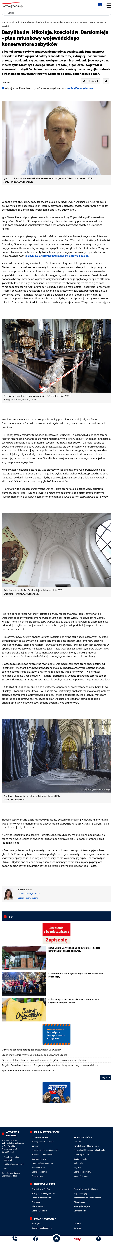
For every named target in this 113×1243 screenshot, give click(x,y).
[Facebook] (35, 1239)
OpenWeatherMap (9, 1175)
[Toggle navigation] (109, 5)
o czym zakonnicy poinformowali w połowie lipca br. (57, 256)
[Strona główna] (14, 1239)
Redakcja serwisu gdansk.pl (11, 1158)
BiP (5, 1168)
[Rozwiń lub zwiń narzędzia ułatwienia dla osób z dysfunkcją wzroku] (98, 1239)
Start (4, 22)
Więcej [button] (105, 1077)
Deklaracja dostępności (14, 1164)
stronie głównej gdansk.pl (79, 88)
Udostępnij (92, 81)
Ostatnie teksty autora (28, 897)
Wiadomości (14, 22)
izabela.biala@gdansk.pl (29, 893)
